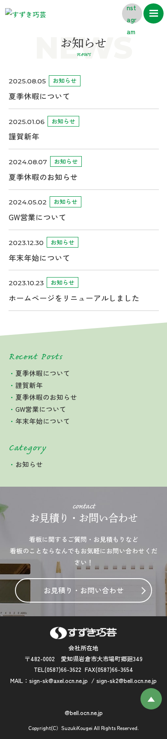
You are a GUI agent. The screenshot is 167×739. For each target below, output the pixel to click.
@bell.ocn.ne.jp (84, 712)
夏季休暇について (39, 96)
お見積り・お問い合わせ (84, 590)
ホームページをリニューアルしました (74, 298)
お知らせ (65, 80)
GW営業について (37, 217)
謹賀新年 (24, 136)
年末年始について (39, 257)
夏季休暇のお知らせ (43, 176)
